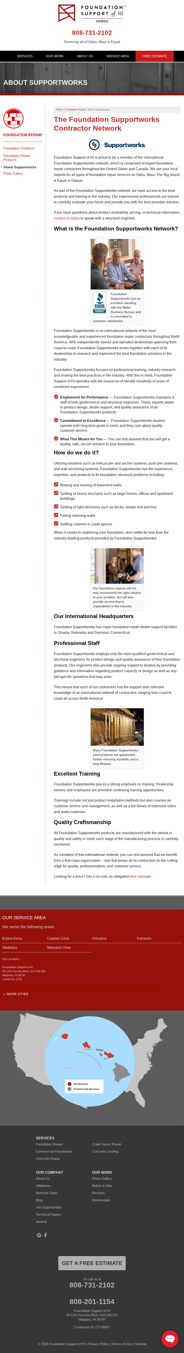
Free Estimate (154, 56)
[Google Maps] (39, 1235)
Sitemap (140, 1344)
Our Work (55, 56)
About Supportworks (19, 167)
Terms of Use (122, 1344)
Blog (39, 1200)
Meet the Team (47, 1193)
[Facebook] (45, 1235)
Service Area (117, 56)
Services (25, 56)
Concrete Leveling (105, 1151)
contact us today (67, 218)
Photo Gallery (13, 173)
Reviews (98, 1193)
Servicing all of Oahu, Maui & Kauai (92, 42)
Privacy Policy (98, 1344)
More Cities (17, 994)
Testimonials (101, 1200)
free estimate (140, 876)
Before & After (102, 1186)
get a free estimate (92, 1263)
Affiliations (43, 1186)
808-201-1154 (92, 1301)
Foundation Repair (22, 135)
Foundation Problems (19, 148)
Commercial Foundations (54, 1151)
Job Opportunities (49, 1207)
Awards (41, 1222)
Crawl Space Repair (106, 1144)
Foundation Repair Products (16, 158)
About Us (85, 56)
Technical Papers (48, 1214)
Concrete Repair (48, 1158)
